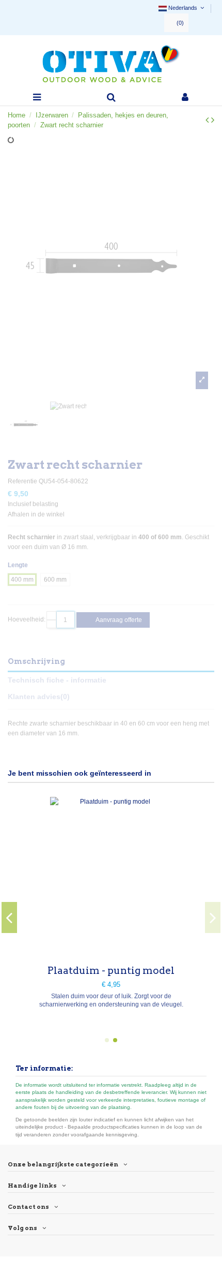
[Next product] (212, 120)
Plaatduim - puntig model (111, 970)
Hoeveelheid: (26, 619)
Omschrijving (36, 661)
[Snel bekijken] (111, 951)
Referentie (22, 481)
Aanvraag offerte (118, 620)
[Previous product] (208, 120)
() (180, 23)
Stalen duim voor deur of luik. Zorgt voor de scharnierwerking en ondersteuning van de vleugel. (111, 1000)
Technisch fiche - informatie (57, 680)
